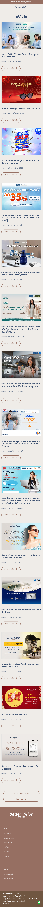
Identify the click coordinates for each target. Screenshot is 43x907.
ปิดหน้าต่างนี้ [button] (33, 899)
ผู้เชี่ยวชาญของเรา (9, 838)
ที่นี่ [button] (9, 903)
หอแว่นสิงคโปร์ (8, 874)
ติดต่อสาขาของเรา (21, 799)
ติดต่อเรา (7, 856)
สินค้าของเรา (8, 829)
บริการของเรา (8, 833)
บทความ (6, 852)
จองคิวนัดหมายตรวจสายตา (21, 793)
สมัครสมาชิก (7, 861)
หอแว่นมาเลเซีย (8, 879)
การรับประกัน (8, 842)
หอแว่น (6, 869)
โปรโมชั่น (6, 847)
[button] (4, 8)
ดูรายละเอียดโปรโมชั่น (11, 68)
